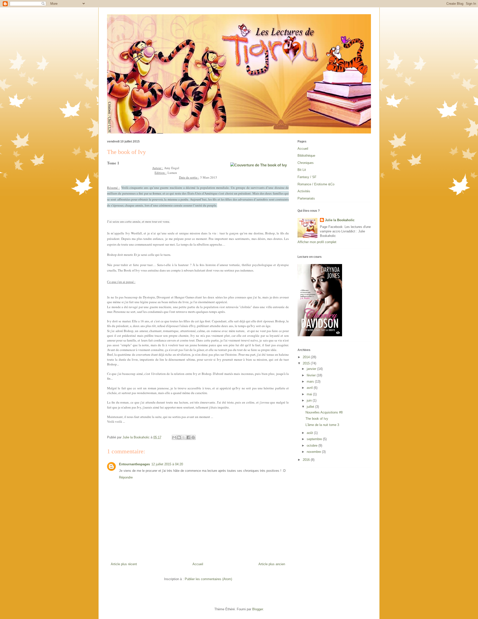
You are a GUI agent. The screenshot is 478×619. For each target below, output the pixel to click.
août (310, 433)
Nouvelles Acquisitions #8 (324, 412)
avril (310, 388)
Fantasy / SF (307, 177)
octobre (312, 445)
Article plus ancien (271, 564)
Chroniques (306, 163)
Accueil (197, 564)
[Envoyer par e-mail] (174, 437)
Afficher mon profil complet (317, 242)
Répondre (126, 477)
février (312, 375)
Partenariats (306, 198)
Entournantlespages (134, 464)
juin (310, 400)
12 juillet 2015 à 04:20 (167, 464)
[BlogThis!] (179, 437)
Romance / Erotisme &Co (316, 184)
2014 (307, 357)
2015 (307, 363)
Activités (304, 191)
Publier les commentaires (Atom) (208, 579)
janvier (312, 369)
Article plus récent (124, 564)
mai (310, 394)
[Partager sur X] (183, 437)
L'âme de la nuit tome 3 (322, 425)
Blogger (257, 609)
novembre (314, 452)
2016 (307, 460)
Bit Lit (302, 170)
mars (311, 381)
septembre (315, 439)
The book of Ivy (316, 418)
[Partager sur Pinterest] (193, 437)
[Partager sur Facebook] (188, 437)
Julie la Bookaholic (340, 220)
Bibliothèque (306, 155)
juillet (311, 407)
